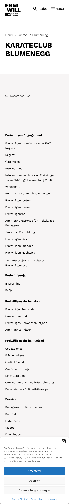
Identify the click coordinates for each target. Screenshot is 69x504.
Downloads (13, 434)
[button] (63, 441)
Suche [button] (42, 8)
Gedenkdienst (14, 362)
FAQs (8, 290)
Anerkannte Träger (18, 329)
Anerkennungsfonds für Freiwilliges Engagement (29, 223)
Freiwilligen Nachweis (20, 252)
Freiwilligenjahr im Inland (23, 301)
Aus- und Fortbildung (20, 232)
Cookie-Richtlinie (20, 499)
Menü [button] (60, 8)
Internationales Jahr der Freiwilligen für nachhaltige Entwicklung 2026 (30, 178)
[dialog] (34, 470)
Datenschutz (37, 499)
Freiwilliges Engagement (23, 135)
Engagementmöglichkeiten (23, 407)
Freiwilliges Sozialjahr (20, 309)
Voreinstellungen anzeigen (34, 490)
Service (10, 399)
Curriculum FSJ (16, 316)
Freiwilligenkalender (19, 245)
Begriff (10, 155)
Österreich (12, 161)
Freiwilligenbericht (18, 239)
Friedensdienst (15, 355)
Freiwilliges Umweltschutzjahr (26, 323)
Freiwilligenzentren (18, 200)
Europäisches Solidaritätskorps (26, 389)
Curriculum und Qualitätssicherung (29, 382)
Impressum (51, 499)
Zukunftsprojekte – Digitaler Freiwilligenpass (24, 263)
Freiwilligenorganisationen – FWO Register (28, 146)
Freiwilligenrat (15, 214)
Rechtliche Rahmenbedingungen (27, 193)
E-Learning (12, 283)
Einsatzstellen (15, 375)
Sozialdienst (13, 348)
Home (9, 35)
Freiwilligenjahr (17, 275)
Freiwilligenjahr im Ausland (24, 340)
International (14, 168)
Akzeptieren (34, 470)
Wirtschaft (12, 186)
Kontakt (10, 414)
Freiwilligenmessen (18, 207)
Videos (9, 427)
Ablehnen (34, 480)
